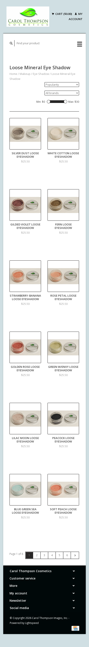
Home (13, 74)
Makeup (25, 74)
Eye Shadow (41, 74)
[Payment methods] (75, 628)
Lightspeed (32, 623)
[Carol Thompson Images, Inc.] (27, 16)
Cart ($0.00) (64, 14)
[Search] (11, 43)
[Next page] (75, 555)
